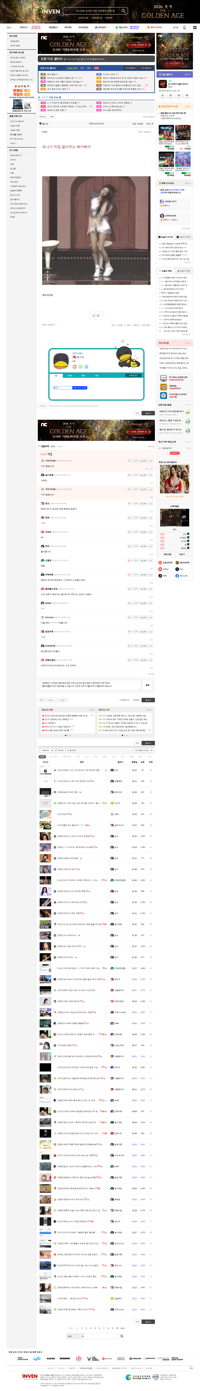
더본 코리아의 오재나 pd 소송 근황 (75, 1155)
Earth (117, 1023)
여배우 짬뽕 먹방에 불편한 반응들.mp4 (77, 1144)
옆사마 (117, 979)
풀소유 (45, 124)
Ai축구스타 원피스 (68, 1089)
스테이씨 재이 (66, 869)
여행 (12, 173)
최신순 (60, 446)
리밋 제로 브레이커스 (19, 204)
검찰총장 (118, 781)
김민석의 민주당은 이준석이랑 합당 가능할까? (80, 1067)
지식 (114, 757)
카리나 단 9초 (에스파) (70, 902)
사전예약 (108, 18)
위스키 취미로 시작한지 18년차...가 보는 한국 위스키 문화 (85, 880)
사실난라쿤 (119, 1045)
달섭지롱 (118, 1144)
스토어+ (187, 107)
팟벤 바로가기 (16, 155)
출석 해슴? (65, 1045)
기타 (149, 757)
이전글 (61, 700)
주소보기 (42, 117)
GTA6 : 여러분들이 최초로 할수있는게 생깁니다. (81, 1243)
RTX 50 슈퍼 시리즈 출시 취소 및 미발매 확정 (80, 1265)
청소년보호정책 (102, 1368)
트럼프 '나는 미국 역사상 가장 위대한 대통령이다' (81, 770)
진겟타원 (118, 1034)
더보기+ (92, 710)
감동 (140, 757)
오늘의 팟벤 (15, 130)
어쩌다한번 (119, 1001)
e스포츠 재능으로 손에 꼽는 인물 (74, 1012)
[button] (65, 735)
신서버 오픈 (83, 18)
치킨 (116, 770)
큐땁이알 (118, 1210)
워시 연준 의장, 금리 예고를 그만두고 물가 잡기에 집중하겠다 (87, 803)
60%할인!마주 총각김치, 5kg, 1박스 (173, 353)
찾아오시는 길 (136, 1368)
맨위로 (136, 700)
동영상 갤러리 (16, 62)
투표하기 (174, 453)
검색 (84, 388)
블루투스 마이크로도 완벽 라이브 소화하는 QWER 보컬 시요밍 (87, 1287)
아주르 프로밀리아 (17, 208)
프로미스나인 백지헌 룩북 (71, 891)
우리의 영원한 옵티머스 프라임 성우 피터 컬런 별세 (82, 1133)
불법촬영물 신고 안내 (119, 1368)
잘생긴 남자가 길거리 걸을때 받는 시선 (77, 1166)
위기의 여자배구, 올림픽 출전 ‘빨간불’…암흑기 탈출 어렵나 (86, 1232)
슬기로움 (118, 924)
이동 (151, 469)
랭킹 (83, 376)
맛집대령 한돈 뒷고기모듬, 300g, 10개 (173, 358)
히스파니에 (119, 1155)
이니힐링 (80, 367)
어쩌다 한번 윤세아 (69, 1001)
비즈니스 (61, 1368)
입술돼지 (118, 1298)
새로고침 (151, 446)
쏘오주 (117, 803)
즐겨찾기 (73, 750)
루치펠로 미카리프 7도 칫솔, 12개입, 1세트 (175, 368)
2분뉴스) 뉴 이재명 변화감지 (72, 1221)
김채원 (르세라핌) (68, 858)
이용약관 (72, 1368)
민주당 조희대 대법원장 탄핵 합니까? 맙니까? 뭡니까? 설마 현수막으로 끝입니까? (95, 1111)
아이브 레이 (65, 957)
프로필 (69, 376)
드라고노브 (119, 1243)
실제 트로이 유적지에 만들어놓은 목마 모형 (79, 979)
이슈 (53, 757)
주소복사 (42, 406)
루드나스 (118, 1265)
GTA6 (12, 217)
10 (117, 1328)
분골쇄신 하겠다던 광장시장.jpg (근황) (77, 1177)
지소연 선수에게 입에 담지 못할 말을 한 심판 (79, 924)
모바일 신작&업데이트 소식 (21, 80)
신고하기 (127, 325)
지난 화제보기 (130, 68)
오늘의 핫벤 (15, 126)
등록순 (53, 446)
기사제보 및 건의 (17, 66)
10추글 (61, 750)
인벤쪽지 (74, 367)
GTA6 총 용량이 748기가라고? (73, 1309)
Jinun (117, 814)
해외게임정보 (15, 177)
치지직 (13, 160)
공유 (113, 325)
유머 (78, 757)
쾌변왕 (117, 1199)
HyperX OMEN (16, 191)
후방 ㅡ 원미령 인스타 (70, 1298)
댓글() (147, 132)
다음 (122, 1328)
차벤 (12, 164)
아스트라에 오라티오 (18, 213)
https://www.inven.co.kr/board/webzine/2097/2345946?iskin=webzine (73, 406)
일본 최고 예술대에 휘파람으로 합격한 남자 (79, 1078)
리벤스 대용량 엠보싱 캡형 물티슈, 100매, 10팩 (175, 363)
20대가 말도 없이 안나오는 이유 (74, 990)
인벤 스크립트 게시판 (19, 75)
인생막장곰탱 (120, 880)
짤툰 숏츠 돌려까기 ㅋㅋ (71, 825)
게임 (105, 757)
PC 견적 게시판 (16, 139)
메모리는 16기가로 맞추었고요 (73, 781)
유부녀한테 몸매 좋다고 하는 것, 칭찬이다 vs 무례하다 (84, 1100)
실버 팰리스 (15, 199)
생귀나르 (118, 1133)
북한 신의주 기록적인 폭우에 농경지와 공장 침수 (81, 1122)
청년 (62, 814)
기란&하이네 (96, 18)
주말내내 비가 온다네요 (70, 1199)
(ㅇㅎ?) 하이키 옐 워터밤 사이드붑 (75, 847)
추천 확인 (146, 325)
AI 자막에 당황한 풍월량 (71, 1023)
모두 (79, 388)
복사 (52, 117)
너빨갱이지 (119, 990)
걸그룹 (13, 169)
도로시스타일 (120, 1012)
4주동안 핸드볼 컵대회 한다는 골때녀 (76, 1188)
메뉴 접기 (133, 375)
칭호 (97, 376)
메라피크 (118, 792)
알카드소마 (119, 825)
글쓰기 (148, 743)
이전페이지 (125, 700)
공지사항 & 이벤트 (17, 58)
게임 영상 (14, 182)
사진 (122, 757)
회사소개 (50, 1368)
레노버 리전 (15, 195)
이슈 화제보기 (146, 68)
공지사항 (149, 1368)
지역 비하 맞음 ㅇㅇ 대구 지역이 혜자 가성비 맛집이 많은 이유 (87, 968)
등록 (147, 685)
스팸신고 (137, 325)
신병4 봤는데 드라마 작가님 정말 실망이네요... (80, 1254)
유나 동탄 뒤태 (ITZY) (70, 946)
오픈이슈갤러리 (149, 117)
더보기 (86, 367)
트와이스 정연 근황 (69, 913)
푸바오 (117, 1067)
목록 (140, 132)
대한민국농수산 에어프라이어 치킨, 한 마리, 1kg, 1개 (175, 348)
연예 (67, 757)
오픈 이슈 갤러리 (17, 121)
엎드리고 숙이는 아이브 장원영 (74, 836)
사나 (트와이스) (67, 935)
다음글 (50, 700)
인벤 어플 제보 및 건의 (19, 71)
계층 (131, 757)
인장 (56, 376)
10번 (74, 388)
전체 (42, 757)
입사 (116, 836)
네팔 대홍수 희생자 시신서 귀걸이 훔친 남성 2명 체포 (83, 1276)
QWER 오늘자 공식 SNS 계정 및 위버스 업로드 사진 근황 (85, 1210)
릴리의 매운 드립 (68, 792)
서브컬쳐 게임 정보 (18, 186)
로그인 (175, 27)
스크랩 (119, 325)
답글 (146, 469)
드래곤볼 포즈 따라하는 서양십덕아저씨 (77, 1056)
